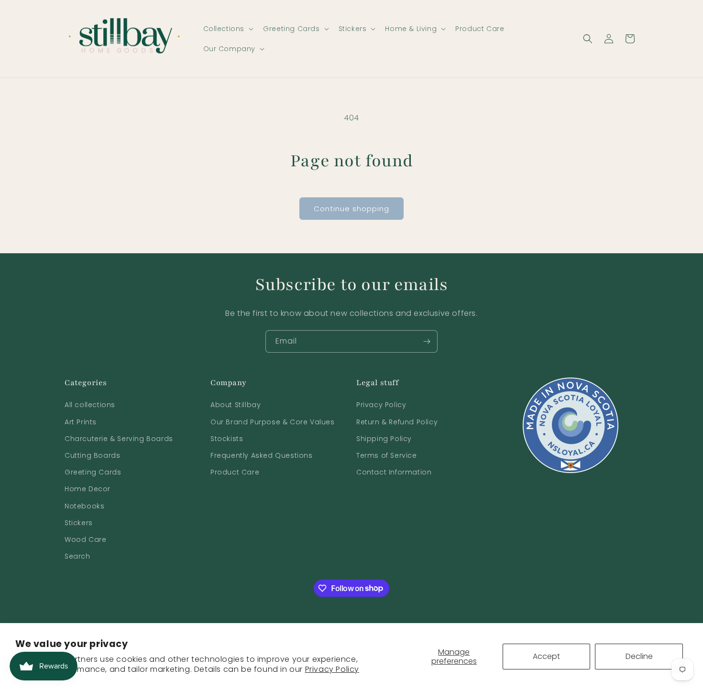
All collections (90, 405)
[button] (228, 29)
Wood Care (85, 539)
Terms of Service (386, 455)
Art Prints (81, 422)
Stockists (226, 438)
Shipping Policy (384, 438)
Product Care (234, 472)
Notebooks (84, 506)
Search (77, 556)
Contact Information (393, 472)
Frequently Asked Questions (261, 455)
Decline (639, 656)
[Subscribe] (426, 341)
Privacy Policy (332, 669)
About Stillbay (235, 405)
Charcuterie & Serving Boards (119, 438)
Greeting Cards (93, 472)
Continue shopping (351, 209)
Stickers (79, 523)
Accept (546, 656)
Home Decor (87, 489)
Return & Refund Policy (397, 422)
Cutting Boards (92, 455)
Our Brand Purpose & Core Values (272, 422)
